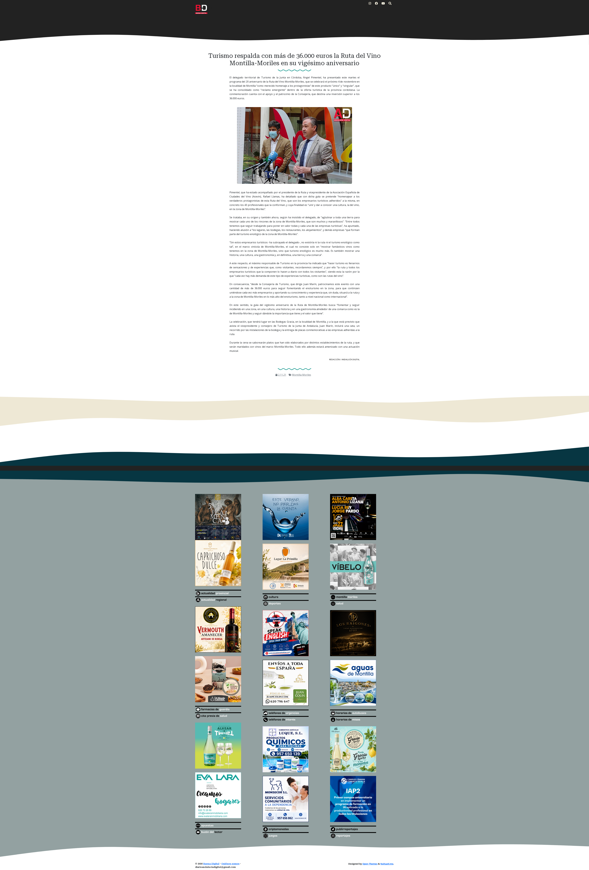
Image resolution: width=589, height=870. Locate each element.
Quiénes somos (230, 863)
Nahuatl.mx (386, 863)
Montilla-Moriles (301, 374)
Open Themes (369, 863)
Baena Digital (211, 863)
